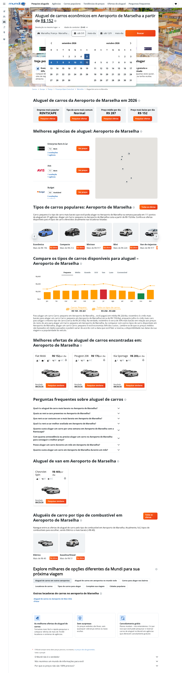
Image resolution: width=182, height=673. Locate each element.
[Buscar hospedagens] (4, 16)
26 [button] (87, 74)
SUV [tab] (96, 272)
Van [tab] (103, 272)
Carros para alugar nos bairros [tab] (135, 580)
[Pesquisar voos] (4, 11)
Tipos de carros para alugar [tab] (69, 586)
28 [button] (57, 80)
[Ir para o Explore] (4, 32)
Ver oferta (53, 248)
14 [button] (57, 68)
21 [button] (57, 74)
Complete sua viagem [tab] (95, 586)
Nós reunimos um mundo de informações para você (59, 661)
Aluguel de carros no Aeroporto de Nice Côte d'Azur (53, 600)
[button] (4, 4)
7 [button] (57, 62)
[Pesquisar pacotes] (4, 27)
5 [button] (87, 56)
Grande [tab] (87, 272)
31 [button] (131, 80)
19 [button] (87, 68)
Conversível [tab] (122, 272)
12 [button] (87, 62)
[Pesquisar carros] (4, 21)
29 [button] (63, 80)
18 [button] (81, 68)
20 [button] (51, 74)
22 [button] (63, 74)
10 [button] (75, 62)
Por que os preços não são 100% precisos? (54, 665)
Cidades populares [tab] (117, 586)
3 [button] (75, 56)
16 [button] (69, 68)
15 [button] (63, 68)
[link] (48, 118)
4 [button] (81, 56)
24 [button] (75, 74)
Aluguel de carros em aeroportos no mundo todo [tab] (96, 580)
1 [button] (63, 56)
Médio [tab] (77, 272)
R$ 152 (47, 20)
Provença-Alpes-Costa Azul (64, 89)
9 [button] (69, 62)
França (50, 89)
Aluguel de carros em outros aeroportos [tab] (52, 580)
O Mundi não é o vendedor (47, 656)
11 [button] (81, 62)
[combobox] (47, 27)
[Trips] (4, 39)
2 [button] (69, 56)
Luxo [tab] (111, 272)
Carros (34, 89)
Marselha (80, 89)
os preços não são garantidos (84, 650)
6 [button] (51, 62)
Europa (42, 89)
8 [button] (63, 62)
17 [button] (75, 68)
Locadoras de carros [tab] (43, 586)
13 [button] (51, 68)
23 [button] (69, 74)
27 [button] (51, 80)
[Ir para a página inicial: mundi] (17, 4)
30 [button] (69, 80)
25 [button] (81, 74)
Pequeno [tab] (67, 272)
